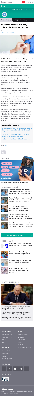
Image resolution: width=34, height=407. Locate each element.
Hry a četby (6, 163)
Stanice (4, 340)
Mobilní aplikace (7, 359)
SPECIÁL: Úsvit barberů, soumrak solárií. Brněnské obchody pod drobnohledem (19, 208)
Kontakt (20, 345)
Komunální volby (7, 337)
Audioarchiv (23, 9)
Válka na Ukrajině (7, 334)
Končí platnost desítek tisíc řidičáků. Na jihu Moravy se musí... (19, 270)
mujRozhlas (5, 158)
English (30, 391)
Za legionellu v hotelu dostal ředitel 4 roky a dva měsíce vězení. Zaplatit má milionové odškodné (17, 130)
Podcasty (5, 356)
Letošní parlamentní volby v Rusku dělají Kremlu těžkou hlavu (16, 308)
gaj (6, 145)
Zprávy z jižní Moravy (7, 32)
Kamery (31, 9)
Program (15, 9)
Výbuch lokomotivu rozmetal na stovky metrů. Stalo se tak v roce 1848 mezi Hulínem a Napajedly (21, 225)
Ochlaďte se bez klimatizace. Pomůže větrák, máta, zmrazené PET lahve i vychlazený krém (20, 191)
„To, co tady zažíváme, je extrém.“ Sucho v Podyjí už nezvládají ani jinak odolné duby (20, 216)
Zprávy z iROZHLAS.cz (10, 282)
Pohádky (13, 167)
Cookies (3, 391)
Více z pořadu (7, 241)
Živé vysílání (6, 174)
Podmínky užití (21, 391)
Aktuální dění (6, 20)
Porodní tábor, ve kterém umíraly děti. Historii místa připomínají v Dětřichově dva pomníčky (21, 200)
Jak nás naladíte (23, 334)
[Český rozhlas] (6, 2)
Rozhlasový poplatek (24, 347)
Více (25, 20)
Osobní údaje (12, 391)
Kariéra (20, 342)
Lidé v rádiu (21, 340)
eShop (4, 342)
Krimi (4, 167)
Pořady (5, 171)
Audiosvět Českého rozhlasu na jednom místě (14, 182)
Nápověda (21, 337)
